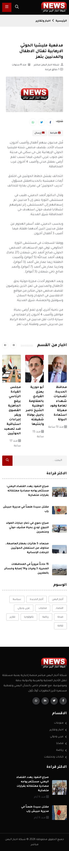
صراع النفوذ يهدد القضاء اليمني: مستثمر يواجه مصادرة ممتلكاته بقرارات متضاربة (28, 491)
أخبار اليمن (57, 599)
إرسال (38, 133)
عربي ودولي (23, 608)
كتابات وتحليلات (53, 757)
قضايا (59, 743)
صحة (60, 617)
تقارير (12, 617)
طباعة (54, 133)
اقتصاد (59, 608)
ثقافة (60, 626)
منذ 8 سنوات (19, 65)
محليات (43, 608)
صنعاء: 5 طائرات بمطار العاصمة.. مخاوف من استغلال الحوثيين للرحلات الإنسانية (27, 548)
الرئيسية (61, 21)
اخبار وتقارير (43, 21)
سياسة (17, 599)
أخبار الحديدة (36, 599)
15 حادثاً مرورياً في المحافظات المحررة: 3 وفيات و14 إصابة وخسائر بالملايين (26, 569)
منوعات (58, 723)
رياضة (46, 617)
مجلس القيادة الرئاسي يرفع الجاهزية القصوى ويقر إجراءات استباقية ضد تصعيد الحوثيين (12, 410)
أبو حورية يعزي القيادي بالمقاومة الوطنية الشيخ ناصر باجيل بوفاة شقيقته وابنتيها (35, 406)
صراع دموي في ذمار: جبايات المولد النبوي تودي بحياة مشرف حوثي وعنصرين (27, 528)
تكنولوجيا (29, 617)
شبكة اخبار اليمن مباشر (47, 65)
